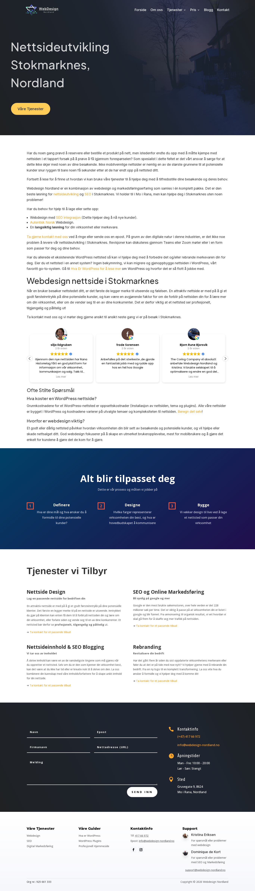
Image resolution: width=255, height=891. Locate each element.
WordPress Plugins (90, 841)
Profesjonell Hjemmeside (94, 846)
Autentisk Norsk (42, 222)
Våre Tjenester (31, 109)
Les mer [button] (61, 377)
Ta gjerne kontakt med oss (47, 237)
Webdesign (33, 835)
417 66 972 (141, 835)
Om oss (156, 10)
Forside (140, 10)
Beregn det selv (190, 411)
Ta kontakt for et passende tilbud (50, 632)
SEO (88, 194)
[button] (225, 358)
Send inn (142, 792)
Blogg (208, 10)
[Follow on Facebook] (133, 850)
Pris (193, 10)
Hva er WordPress (89, 835)
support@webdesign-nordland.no (205, 870)
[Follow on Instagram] (141, 850)
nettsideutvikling (66, 194)
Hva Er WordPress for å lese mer (96, 269)
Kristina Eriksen (203, 835)
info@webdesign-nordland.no (156, 841)
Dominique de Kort (206, 852)
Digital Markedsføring (40, 846)
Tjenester (174, 10)
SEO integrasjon (68, 217)
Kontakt (223, 10)
